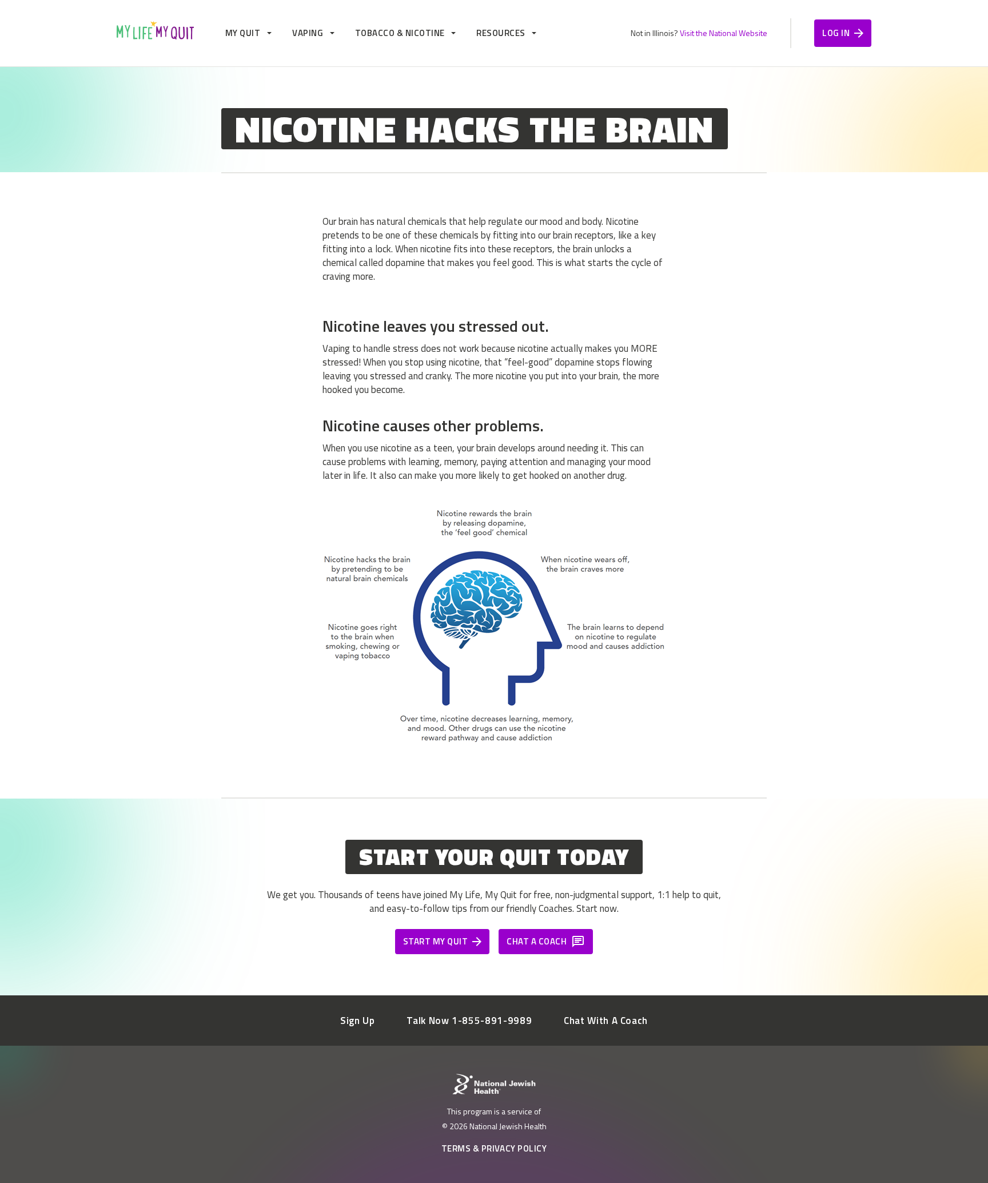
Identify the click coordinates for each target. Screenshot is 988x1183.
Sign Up (357, 1020)
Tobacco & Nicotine (400, 32)
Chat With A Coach (606, 1020)
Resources (500, 32)
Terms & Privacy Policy (494, 1148)
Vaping (307, 32)
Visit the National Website (723, 33)
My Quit (242, 32)
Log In (836, 32)
